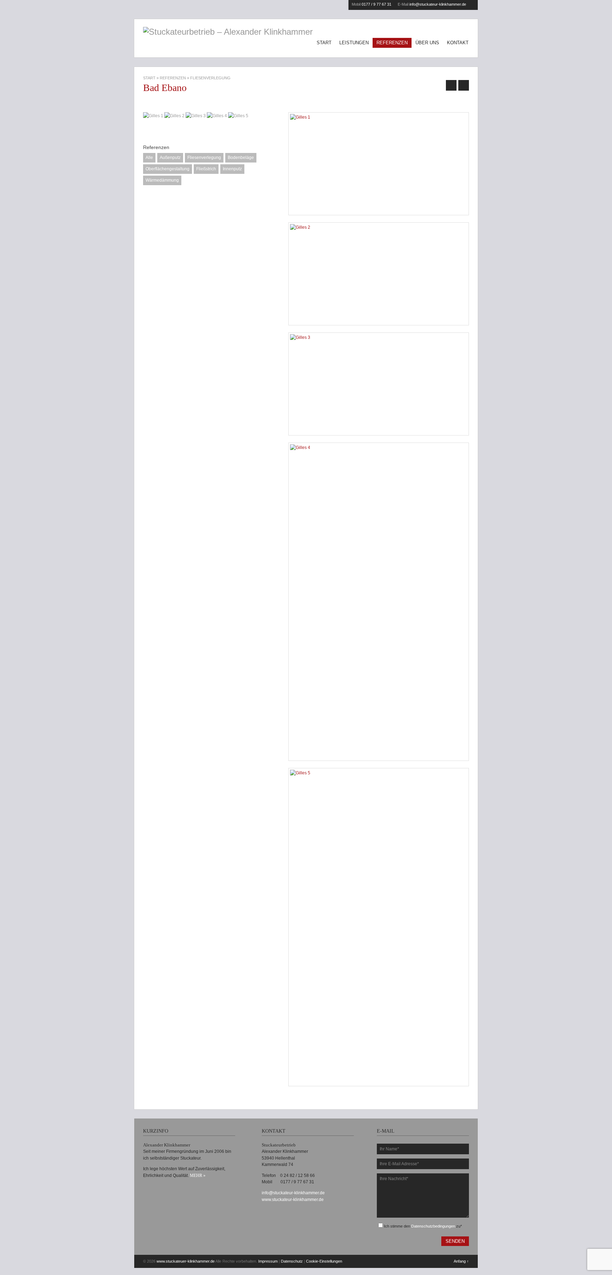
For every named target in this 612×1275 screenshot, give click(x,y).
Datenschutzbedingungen (433, 1226)
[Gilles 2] (378, 273)
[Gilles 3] (378, 384)
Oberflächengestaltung (167, 168)
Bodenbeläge (241, 157)
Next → (463, 85)
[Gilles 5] (378, 927)
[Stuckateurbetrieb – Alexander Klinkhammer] (228, 31)
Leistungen (354, 42)
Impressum (268, 1261)
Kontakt (458, 42)
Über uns (427, 42)
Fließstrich (206, 168)
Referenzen (392, 42)
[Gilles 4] (378, 602)
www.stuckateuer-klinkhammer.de (186, 1261)
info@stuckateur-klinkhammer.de (437, 4)
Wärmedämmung (162, 180)
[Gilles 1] (378, 163)
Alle (149, 157)
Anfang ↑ (461, 1261)
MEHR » (197, 1175)
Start (324, 42)
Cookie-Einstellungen (324, 1261)
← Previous (451, 85)
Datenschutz (292, 1261)
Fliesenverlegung (204, 157)
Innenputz (232, 168)
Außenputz (170, 157)
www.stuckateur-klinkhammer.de (293, 1199)
